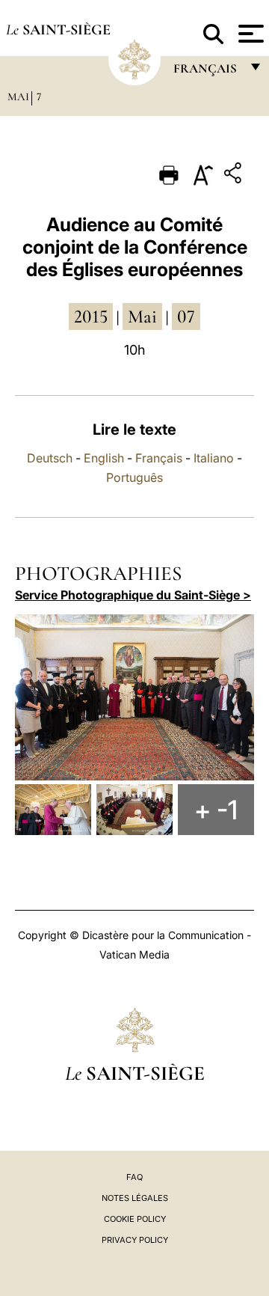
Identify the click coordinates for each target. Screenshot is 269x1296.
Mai (18, 96)
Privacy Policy (135, 1240)
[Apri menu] (249, 33)
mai (142, 316)
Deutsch (49, 457)
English (104, 457)
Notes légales (135, 1198)
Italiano (214, 457)
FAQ (134, 1177)
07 (186, 316)
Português (134, 477)
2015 (91, 316)
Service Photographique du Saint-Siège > (133, 594)
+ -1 (216, 809)
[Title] (234, 175)
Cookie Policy (135, 1219)
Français (158, 457)
